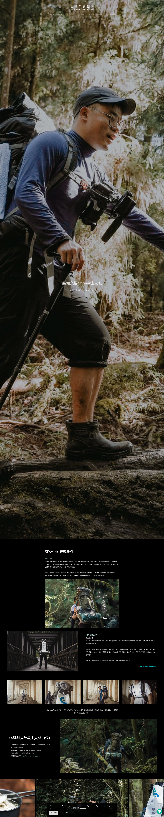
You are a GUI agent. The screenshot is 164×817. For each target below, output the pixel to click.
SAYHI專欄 (80, 14)
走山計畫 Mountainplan (82, 290)
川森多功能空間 (110, 14)
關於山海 (51, 14)
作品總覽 (70, 14)
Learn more (83, 808)
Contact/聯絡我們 (95, 14)
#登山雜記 (48, 558)
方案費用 (61, 14)
